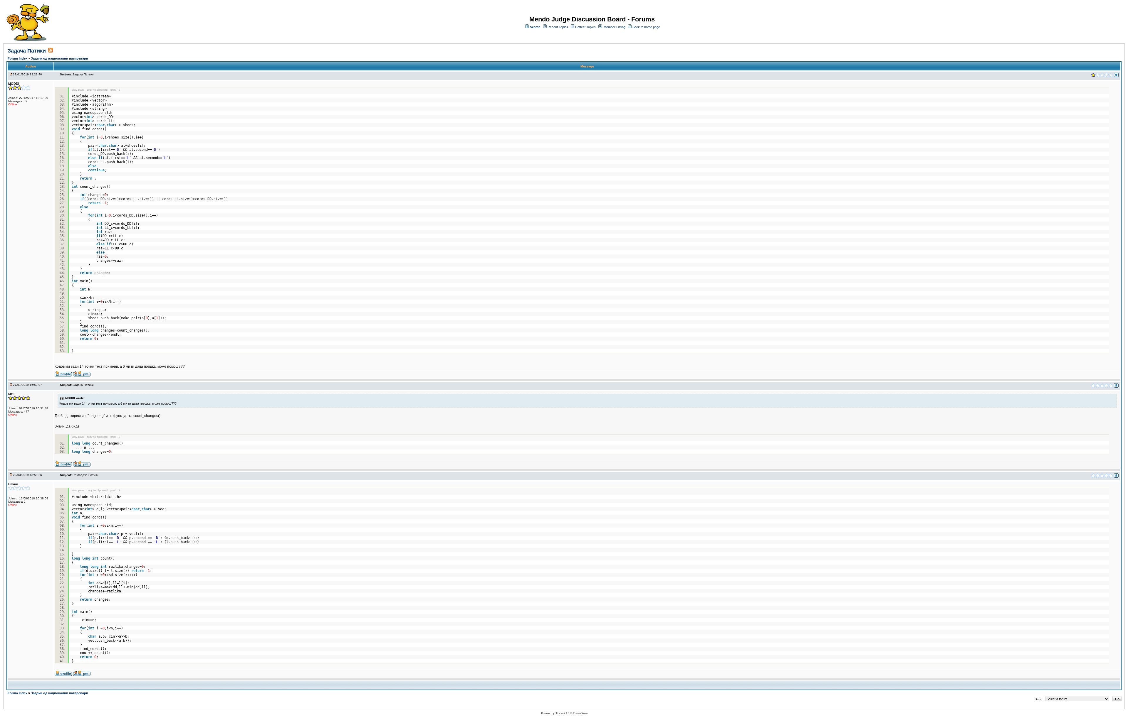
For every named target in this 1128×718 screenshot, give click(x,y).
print (113, 89)
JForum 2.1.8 (562, 713)
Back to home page (646, 27)
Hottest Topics (585, 27)
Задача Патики (27, 51)
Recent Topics (558, 27)
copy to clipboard (97, 89)
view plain (78, 89)
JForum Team (579, 713)
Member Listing (614, 27)
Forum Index (18, 58)
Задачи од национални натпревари (59, 58)
